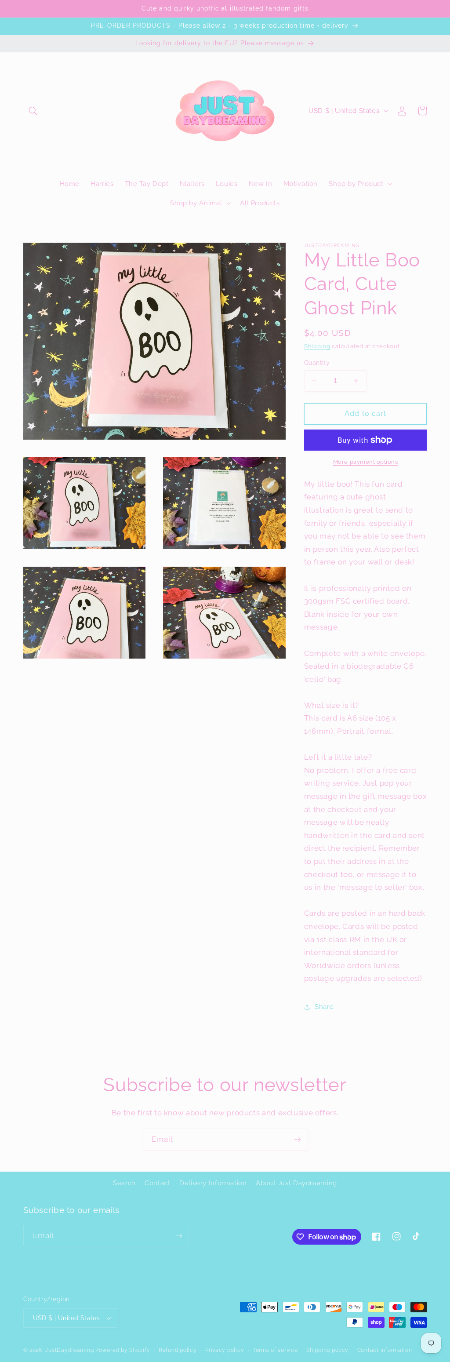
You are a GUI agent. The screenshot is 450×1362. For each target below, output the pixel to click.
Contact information (384, 1350)
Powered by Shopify (122, 1350)
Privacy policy (224, 1350)
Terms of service (275, 1350)
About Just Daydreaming (296, 1183)
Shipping (317, 346)
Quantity (317, 362)
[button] (33, 111)
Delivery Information (213, 1183)
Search (124, 1183)
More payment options (365, 462)
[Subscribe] (297, 1139)
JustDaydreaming (69, 1350)
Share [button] (324, 1006)
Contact (157, 1183)
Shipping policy (327, 1350)
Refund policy (178, 1350)
